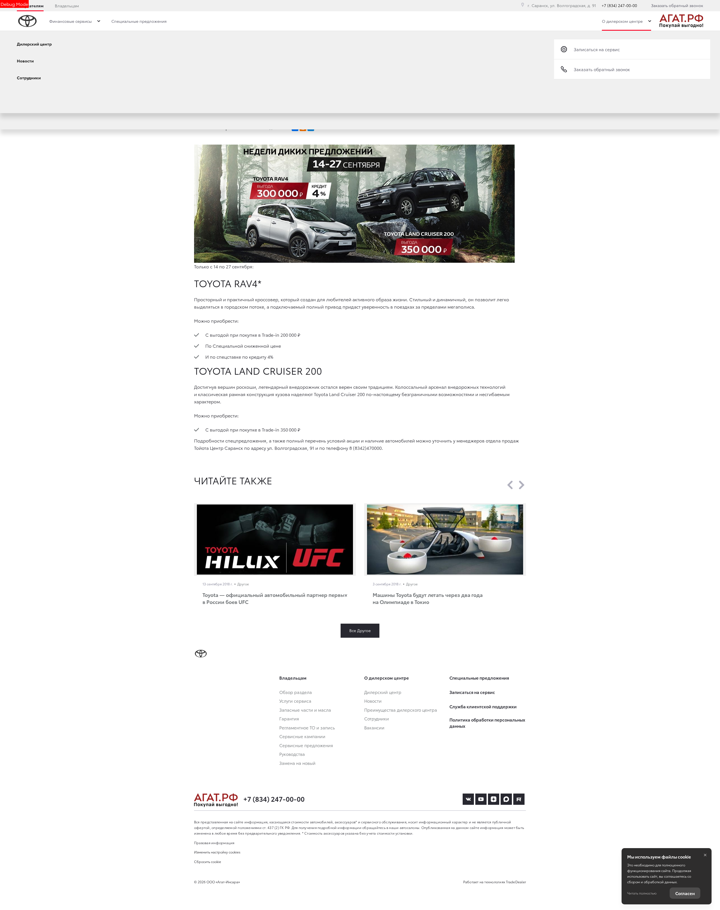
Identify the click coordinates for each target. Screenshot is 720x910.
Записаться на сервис (597, 49)
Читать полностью (641, 893)
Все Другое (360, 630)
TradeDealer (516, 881)
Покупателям (30, 5)
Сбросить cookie (207, 861)
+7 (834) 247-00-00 (619, 5)
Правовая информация (214, 842)
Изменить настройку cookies (217, 852)
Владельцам (67, 5)
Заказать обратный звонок (677, 5)
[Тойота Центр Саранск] (681, 21)
